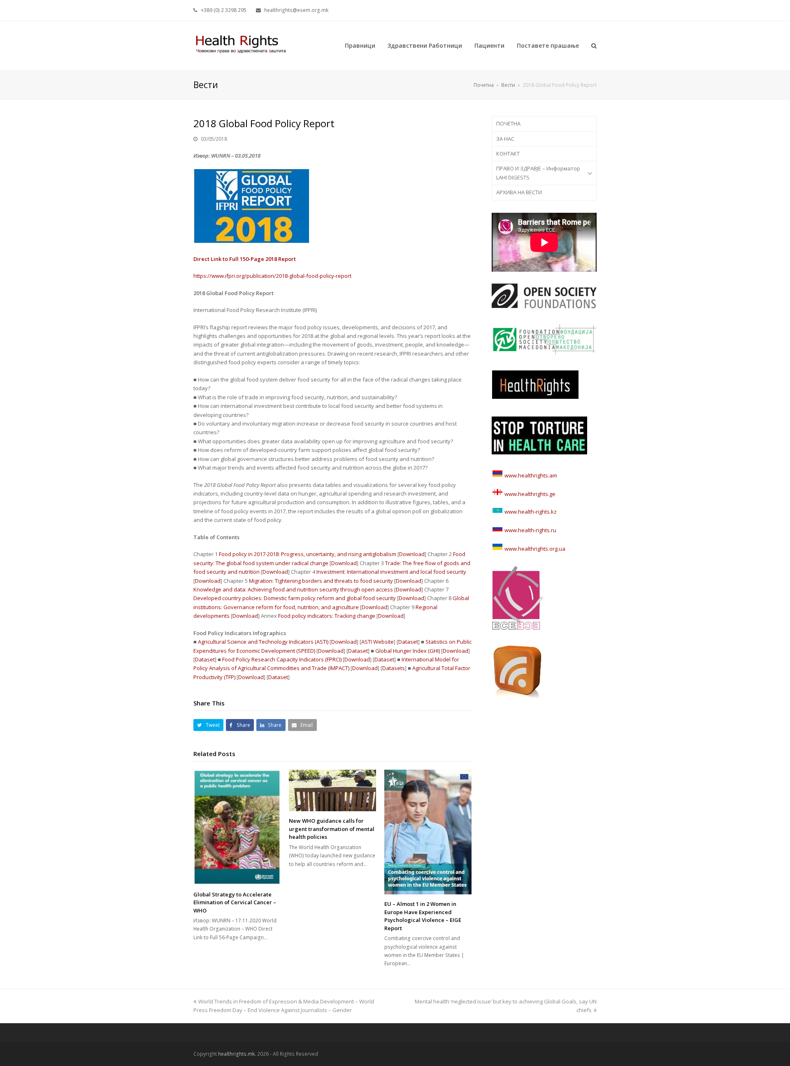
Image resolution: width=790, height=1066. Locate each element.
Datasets (393, 668)
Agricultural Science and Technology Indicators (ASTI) (263, 641)
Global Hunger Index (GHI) (407, 650)
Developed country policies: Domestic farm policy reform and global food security (294, 598)
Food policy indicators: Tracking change (326, 615)
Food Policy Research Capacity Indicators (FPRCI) (282, 659)
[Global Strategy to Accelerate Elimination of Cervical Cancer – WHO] (237, 827)
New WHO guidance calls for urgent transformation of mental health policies (331, 828)
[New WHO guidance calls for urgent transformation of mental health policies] (332, 791)
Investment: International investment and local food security (391, 571)
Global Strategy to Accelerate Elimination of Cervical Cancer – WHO (234, 902)
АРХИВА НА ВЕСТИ (519, 192)
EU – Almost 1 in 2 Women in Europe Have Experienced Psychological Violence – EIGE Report (422, 916)
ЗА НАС (505, 138)
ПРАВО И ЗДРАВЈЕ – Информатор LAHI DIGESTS (538, 173)
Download (412, 554)
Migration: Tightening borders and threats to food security (321, 580)
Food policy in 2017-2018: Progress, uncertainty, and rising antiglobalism (307, 554)
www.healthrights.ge (529, 494)
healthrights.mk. (237, 1053)
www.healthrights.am (530, 475)
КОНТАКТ (508, 153)
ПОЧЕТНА (508, 123)
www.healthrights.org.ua (534, 548)
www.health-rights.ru (529, 530)
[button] (208, 725)
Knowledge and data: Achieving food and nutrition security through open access (293, 589)
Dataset (408, 641)
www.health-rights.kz (530, 511)
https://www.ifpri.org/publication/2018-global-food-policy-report (272, 275)
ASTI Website (377, 641)
